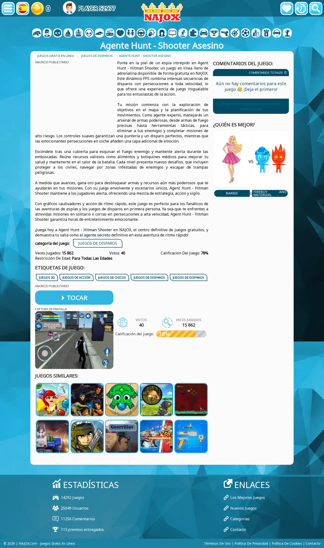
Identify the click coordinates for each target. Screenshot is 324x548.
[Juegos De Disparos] (224, 33)
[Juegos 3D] (47, 33)
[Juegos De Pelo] (162, 33)
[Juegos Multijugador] (172, 33)
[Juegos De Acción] (57, 33)
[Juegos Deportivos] (245, 33)
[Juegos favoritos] (286, 8)
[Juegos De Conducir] (141, 33)
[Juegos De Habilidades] (235, 33)
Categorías (240, 518)
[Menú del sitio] (8, 8)
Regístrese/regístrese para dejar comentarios (251, 106)
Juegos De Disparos (97, 243)
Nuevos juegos (243, 508)
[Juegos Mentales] (89, 33)
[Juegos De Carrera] (204, 33)
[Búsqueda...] (315, 8)
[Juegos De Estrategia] (256, 33)
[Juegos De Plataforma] (183, 33)
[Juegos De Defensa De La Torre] (266, 33)
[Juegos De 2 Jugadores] (37, 33)
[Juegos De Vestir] (130, 33)
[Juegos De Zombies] (287, 33)
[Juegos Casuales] (110, 33)
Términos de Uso (217, 543)
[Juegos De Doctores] (120, 33)
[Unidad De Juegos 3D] (277, 33)
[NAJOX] (162, 12)
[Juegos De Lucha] (151, 33)
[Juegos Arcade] (78, 33)
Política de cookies (287, 543)
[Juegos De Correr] (214, 33)
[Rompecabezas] (193, 33)
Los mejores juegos (247, 497)
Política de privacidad (251, 543)
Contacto (238, 529)
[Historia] (301, 8)
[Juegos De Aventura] (68, 33)
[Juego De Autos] (99, 33)
